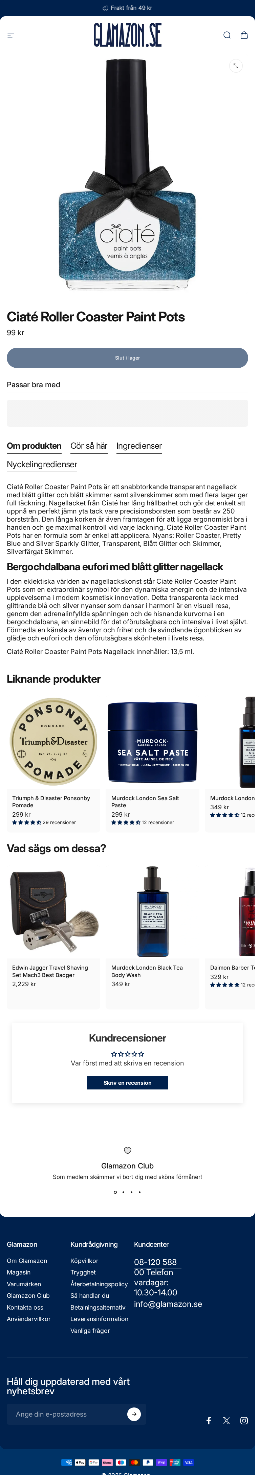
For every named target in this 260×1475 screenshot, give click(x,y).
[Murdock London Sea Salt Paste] (152, 742)
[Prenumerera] (134, 1414)
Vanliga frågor (90, 1330)
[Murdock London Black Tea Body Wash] (152, 911)
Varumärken (24, 1284)
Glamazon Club (28, 1295)
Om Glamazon (27, 1260)
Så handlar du (89, 1295)
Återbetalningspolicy (99, 1284)
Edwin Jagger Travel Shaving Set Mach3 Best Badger (50, 971)
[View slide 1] (115, 1192)
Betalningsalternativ (98, 1307)
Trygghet (83, 1272)
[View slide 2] (124, 1192)
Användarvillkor (29, 1318)
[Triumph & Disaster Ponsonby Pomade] (53, 742)
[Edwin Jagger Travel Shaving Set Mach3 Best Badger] (53, 911)
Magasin (18, 1272)
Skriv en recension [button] (128, 1082)
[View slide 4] (140, 1192)
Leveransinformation (99, 1318)
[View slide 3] (132, 1192)
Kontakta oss (25, 1307)
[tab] (34, 447)
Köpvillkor (84, 1260)
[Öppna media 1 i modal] (236, 66)
